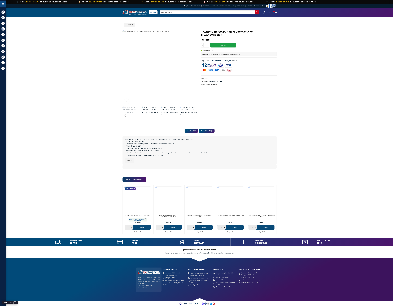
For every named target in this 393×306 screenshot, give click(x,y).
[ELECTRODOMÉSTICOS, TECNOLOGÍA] (3, 17)
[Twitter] (211, 304)
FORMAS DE (136, 241)
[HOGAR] (3, 40)
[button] (125, 115)
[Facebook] (205, 304)
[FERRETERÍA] (3, 23)
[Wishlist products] (269, 12)
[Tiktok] (208, 304)
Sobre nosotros (195, 6)
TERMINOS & (260, 241)
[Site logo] (135, 12)
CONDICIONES (261, 243)
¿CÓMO (196, 241)
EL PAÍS (73, 243)
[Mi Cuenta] (264, 12)
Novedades (214, 6)
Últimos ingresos (225, 6)
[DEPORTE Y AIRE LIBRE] (3, 12)
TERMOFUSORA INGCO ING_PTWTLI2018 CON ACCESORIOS (261, 216)
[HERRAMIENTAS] (3, 34)
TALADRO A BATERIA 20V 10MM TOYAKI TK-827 (230, 215)
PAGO (134, 243)
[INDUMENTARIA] (3, 51)
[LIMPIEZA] (3, 57)
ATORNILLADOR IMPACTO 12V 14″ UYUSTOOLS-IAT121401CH (168, 216)
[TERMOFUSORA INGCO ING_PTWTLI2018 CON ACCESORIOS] (261, 199)
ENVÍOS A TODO (76, 241)
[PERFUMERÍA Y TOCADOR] (3, 68)
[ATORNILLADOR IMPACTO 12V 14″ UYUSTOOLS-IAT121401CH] (168, 199)
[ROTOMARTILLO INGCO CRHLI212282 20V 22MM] (199, 199)
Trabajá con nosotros (238, 6)
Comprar (223, 45)
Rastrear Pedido (258, 6)
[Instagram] (203, 304)
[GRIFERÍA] (3, 29)
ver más (129, 160)
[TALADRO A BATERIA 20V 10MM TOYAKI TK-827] (230, 199)
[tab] (191, 131)
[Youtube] (214, 304)
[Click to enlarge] (126, 101)
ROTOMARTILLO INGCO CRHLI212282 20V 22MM (199, 216)
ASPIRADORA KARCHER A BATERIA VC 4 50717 (138, 215)
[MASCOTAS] (3, 62)
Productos (206, 6)
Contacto (249, 6)
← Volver (129, 25)
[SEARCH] (257, 12)
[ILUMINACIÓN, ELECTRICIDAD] (3, 46)
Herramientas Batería (216, 81)
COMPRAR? (199, 243)
